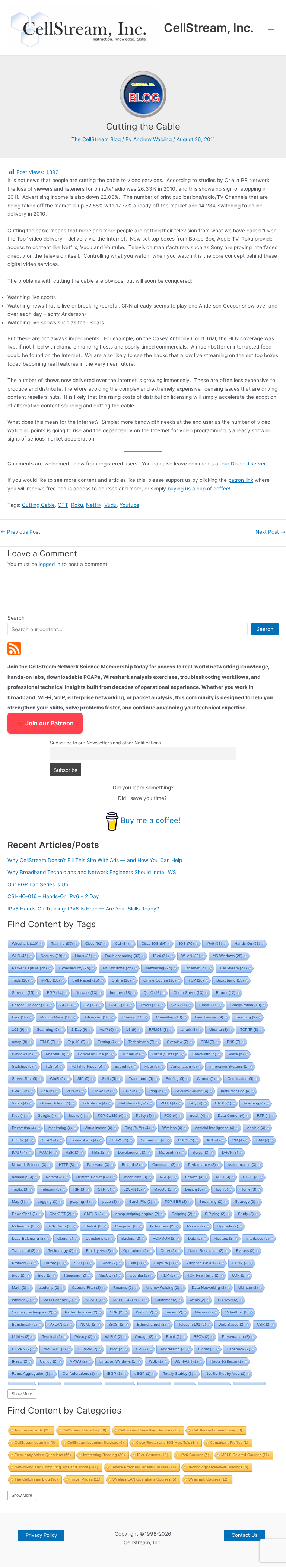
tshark (189, 1029)
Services (23, 993)
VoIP (107, 1029)
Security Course (191, 1091)
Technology (60, 1251)
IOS (186, 943)
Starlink (93, 1226)
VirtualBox (236, 1312)
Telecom (51, 1189)
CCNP (240, 1263)
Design (194, 1189)
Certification (240, 1079)
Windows (22, 1054)
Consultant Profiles (229, 1442)
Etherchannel (151, 1324)
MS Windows (227, 956)
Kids (18, 1115)
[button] (41, 1535)
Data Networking (209, 1287)
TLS (51, 1066)
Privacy (83, 1337)
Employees (98, 1251)
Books (77, 1115)
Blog (116, 1349)
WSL (156, 1361)
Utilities (20, 1337)
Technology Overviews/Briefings (218, 1467)
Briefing (175, 1079)
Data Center (231, 1115)
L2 (91, 1005)
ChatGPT (60, 1214)
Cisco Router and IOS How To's (167, 1442)
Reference (23, 1226)
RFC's (201, 1337)
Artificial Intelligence (214, 1128)
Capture (164, 1263)
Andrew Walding (162, 1287)
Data (195, 1238)
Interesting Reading (104, 1455)
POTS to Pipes (86, 1066)
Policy (144, 1115)
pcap (109, 1201)
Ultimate (248, 1287)
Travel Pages (85, 1479)
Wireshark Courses (208, 1479)
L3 (131, 1029)
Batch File (140, 1201)
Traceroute (141, 1079)
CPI (142, 1349)
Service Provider (30, 1005)
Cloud (65, 1238)
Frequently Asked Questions (43, 1455)
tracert (174, 1312)
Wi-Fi (20, 956)
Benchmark (24, 1324)
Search (16, 618)
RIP (79, 1189)
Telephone (95, 1103)
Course (206, 1079)
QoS (179, 1005)
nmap (19, 1042)
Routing (132, 1017)
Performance (202, 1165)
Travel (149, 1005)
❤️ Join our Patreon (45, 723)
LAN (262, 1140)
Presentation (236, 1337)
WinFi (57, 1079)
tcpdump (49, 1287)
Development (132, 1152)
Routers (223, 1238)
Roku (77, 505)
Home (248, 1189)
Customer (166, 1300)
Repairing (75, 1275)
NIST (223, 1177)
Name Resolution (205, 1251)
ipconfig (139, 1275)
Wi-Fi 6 (113, 1337)
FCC (170, 1115)
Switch (108, 1263)
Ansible (256, 1128)
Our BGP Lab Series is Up (37, 884)
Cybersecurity (74, 968)
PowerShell (24, 1214)
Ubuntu (218, 1029)
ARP (130, 1091)
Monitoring (60, 1128)
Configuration (245, 1005)
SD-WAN (228, 1300)
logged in (49, 564)
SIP (83, 1079)
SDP (116, 1312)
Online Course (159, 980)
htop (44, 1275)
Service (194, 1177)
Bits (136, 1263)
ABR (72, 1152)
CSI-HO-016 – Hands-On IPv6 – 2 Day (53, 896)
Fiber (151, 1066)
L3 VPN (87, 1349)
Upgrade (227, 1226)
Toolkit (20, 1189)
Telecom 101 (192, 1324)
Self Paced (85, 980)
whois (197, 1300)
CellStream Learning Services (95, 1442)
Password (98, 1165)
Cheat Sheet (188, 993)
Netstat (55, 1177)
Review (196, 1226)
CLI (122, 943)
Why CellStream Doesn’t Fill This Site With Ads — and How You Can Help (94, 860)
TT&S (47, 1042)
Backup (130, 1238)
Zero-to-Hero (84, 1140)
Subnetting (153, 1140)
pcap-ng (80, 1201)
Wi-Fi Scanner (58, 1300)
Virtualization (98, 1128)
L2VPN (133, 1189)
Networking (158, 968)
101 (18, 1029)
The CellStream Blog (96, 139)
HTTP (66, 1165)
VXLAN (59, 1324)
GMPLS (93, 1214)
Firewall (101, 1091)
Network (86, 993)
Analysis (55, 1054)
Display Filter (165, 1054)
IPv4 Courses (152, 1455)
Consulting (169, 1017)
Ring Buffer (137, 1128)
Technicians (141, 1042)
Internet (120, 993)
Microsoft (169, 1152)
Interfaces (257, 1238)
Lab (47, 1091)
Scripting (182, 1214)
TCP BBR (176, 1201)
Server (201, 1152)
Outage (144, 1337)
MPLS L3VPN (128, 1300)
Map (18, 1201)
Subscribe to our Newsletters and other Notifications (105, 743)
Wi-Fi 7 (144, 1312)
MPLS (50, 980)
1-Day (79, 1029)
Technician (135, 1177)
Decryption (24, 1128)
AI (66, 1005)
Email (173, 1337)
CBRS (186, 1140)
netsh (197, 1115)
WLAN (190, 956)
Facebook (238, 1349)
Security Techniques (32, 1312)
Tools (20, 980)
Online (121, 980)
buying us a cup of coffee (198, 489)
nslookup (22, 1177)
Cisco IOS (154, 943)
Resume (123, 1287)
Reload (131, 1165)
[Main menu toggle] (271, 27)
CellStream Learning (35, 1442)
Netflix (93, 505)
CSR (263, 1324)
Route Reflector (226, 1361)
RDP (168, 1275)
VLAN (50, 1140)
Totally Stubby (178, 1373)
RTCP (250, 1177)
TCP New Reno (203, 1275)
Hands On (247, 943)
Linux (83, 956)
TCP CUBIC (110, 1115)
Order (168, 1251)
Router (225, 993)
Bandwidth (204, 1054)
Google (47, 1115)
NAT (166, 1177)
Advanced (96, 1017)
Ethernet (196, 968)
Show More (22, 1394)
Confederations (79, 1373)
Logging (47, 1201)
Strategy (245, 1201)
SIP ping (215, 1214)
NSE (98, 1152)
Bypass (245, 1251)
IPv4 (161, 956)
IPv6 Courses (194, 1455)
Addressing (173, 1349)
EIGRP (20, 1140)
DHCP (230, 1152)
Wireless (172, 1128)
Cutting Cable (38, 505)
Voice (236, 1054)
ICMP (19, 1152)
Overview (177, 1042)
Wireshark (25, 943)
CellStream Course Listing (217, 1430)
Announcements (32, 1430)
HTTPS (119, 1140)
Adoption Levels (203, 1263)
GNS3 (223, 1103)
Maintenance (242, 1165)
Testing (107, 1042)
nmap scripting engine (137, 1214)
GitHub (48, 1361)
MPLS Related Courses (245, 1455)
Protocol (22, 1263)
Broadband (230, 980)
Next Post (270, 532)
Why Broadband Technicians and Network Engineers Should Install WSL (93, 872)
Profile (208, 1005)
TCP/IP (249, 1029)
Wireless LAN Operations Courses (144, 1479)
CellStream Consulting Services (149, 1430)
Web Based (231, 1324)
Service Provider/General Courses (143, 1467)
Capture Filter (86, 1287)
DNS (233, 1042)
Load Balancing (28, 1238)
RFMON (158, 1029)
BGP (55, 993)
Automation (184, 1066)
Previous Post (20, 532)
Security (51, 956)
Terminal (52, 1337)
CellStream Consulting (84, 1430)
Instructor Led (235, 1091)
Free (20, 1017)
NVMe (88, 1324)
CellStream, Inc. (209, 27)
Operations (135, 1251)
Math (19, 1287)
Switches (22, 1066)
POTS (169, 1103)
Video (20, 1103)
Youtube (129, 505)
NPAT (93, 1300)
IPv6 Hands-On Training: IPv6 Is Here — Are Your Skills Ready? (83, 909)
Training (62, 943)
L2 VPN (21, 1349)
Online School (55, 1103)
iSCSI (116, 1324)
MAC (46, 1152)
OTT (63, 505)
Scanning (48, 1029)
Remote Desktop (93, 1177)
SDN (207, 1042)
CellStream (233, 968)
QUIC (152, 993)
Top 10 (76, 1042)
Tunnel (131, 1054)
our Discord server (244, 464)
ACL (213, 1140)
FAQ (195, 1103)
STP (104, 1189)
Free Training (209, 1017)
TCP (196, 980)
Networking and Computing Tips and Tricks (56, 1467)
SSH (81, 1263)
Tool (221, 1189)
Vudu (110, 505)
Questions (97, 1238)
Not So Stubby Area (225, 1373)
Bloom (206, 1349)
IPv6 (214, 943)
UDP (238, 1275)
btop (18, 1275)
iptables (21, 1300)
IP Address (162, 1226)
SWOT (20, 1091)
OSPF (118, 1005)
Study (246, 1214)
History (52, 1263)
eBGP (142, 1373)
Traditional (23, 1251)
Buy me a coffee (149, 820)
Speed (123, 1066)
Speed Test (24, 1079)
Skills (109, 1079)
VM (238, 1140)
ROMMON (164, 1238)
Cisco (93, 943)
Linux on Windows (117, 1361)
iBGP (114, 1373)
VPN (73, 1091)
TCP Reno (60, 1226)
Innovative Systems (228, 1066)
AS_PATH (186, 1361)
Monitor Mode (56, 1017)
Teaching (254, 1103)
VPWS (78, 1361)
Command (163, 1165)
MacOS (163, 1189)
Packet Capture (29, 968)
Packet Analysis (81, 1312)
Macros (204, 1312)
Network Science (29, 1165)
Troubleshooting (122, 956)
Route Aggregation (31, 1373)
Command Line (93, 1054)
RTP (263, 1115)
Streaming (210, 1201)
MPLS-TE (55, 1349)
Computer (126, 1226)
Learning (246, 1017)
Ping (156, 1091)
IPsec (19, 1361)
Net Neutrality (133, 1103)
